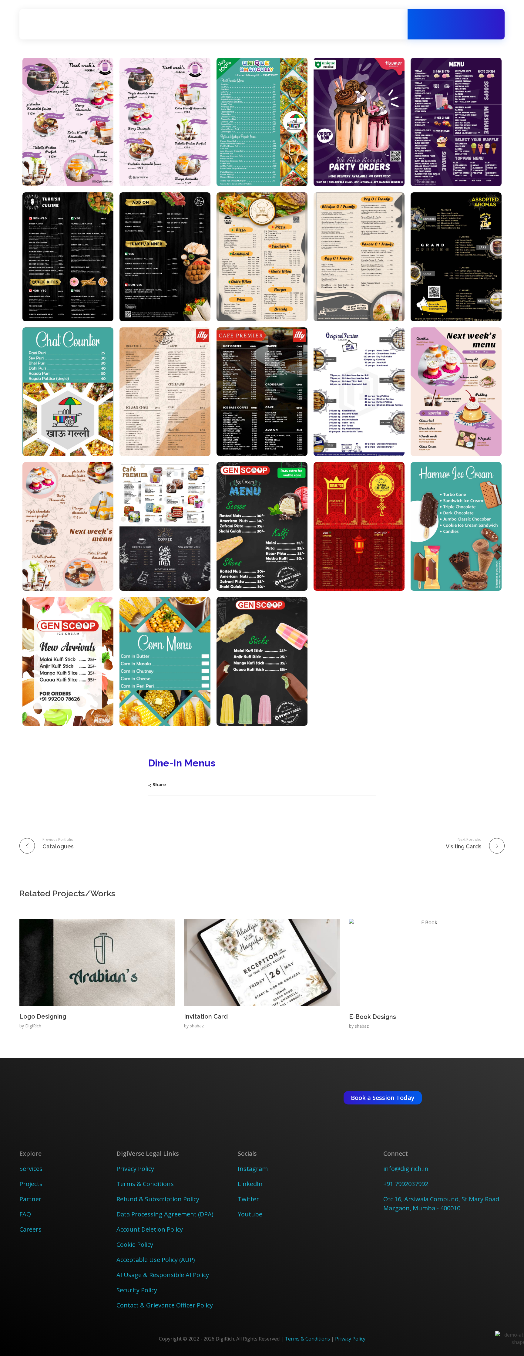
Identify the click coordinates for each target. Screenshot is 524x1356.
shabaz (197, 1026)
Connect (395, 1153)
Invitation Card (206, 1016)
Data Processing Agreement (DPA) (164, 1214)
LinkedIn (250, 1184)
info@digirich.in (405, 1169)
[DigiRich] (53, 23)
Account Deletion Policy (149, 1229)
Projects (31, 1184)
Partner (30, 1199)
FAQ (25, 1214)
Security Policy (136, 1290)
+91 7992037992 (405, 1184)
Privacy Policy (135, 1169)
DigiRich (33, 1026)
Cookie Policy (134, 1244)
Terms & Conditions (145, 1184)
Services (30, 1169)
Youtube (250, 1214)
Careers (30, 1229)
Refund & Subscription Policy (157, 1199)
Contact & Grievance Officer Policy (164, 1305)
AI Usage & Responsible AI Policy (162, 1275)
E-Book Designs (372, 1016)
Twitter (248, 1199)
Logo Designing (42, 1016)
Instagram (253, 1169)
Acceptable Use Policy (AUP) (155, 1260)
